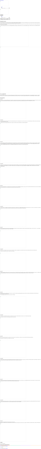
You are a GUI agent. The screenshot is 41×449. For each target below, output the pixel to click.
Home (1, 16)
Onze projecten (2, 97)
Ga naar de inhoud (1, 0)
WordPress (7, 448)
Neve (0, 448)
